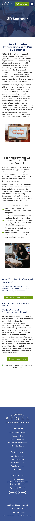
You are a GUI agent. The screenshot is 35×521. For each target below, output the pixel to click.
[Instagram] (15, 492)
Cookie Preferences (17, 512)
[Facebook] (11, 492)
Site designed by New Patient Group (18, 516)
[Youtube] (24, 492)
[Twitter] (20, 492)
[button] (32, 4)
